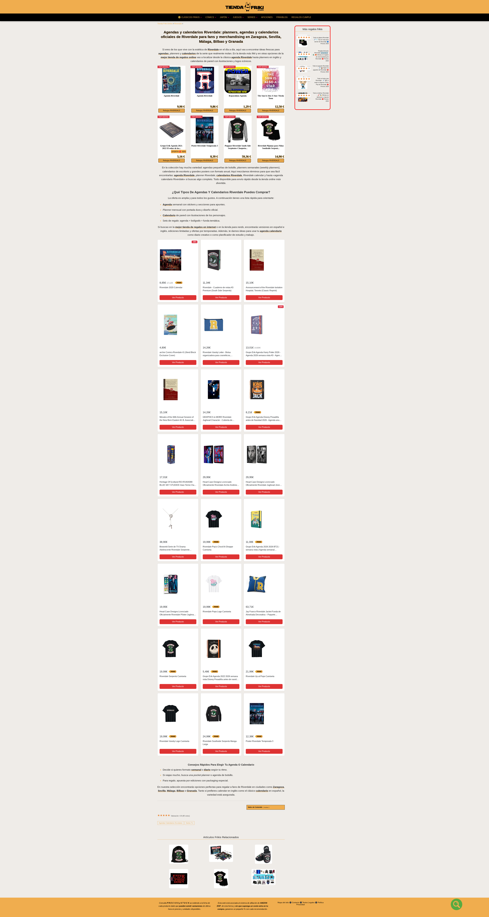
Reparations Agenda (238, 96)
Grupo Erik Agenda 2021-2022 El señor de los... (171, 147)
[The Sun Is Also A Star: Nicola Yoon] (270, 80)
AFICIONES (267, 17)
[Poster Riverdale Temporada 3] (204, 130)
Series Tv (189, 823)
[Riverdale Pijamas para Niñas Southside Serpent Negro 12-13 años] (270, 130)
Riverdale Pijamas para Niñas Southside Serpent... (271, 147)
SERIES (251, 17)
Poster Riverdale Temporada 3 (204, 146)
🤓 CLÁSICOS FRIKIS (189, 17)
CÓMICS (209, 17)
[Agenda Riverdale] (171, 80)
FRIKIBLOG (282, 17)
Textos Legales (308, 902)
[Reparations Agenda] (237, 80)
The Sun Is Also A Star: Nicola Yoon (271, 97)
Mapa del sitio (283, 902)
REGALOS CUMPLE (301, 17)
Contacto (295, 902)
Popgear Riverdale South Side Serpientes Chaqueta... (238, 147)
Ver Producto (178, 297)
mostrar (266, 807)
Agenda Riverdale (171, 96)
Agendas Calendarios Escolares (170, 823)
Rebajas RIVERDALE (171, 111)
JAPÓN (223, 17)
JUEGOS (237, 17)
